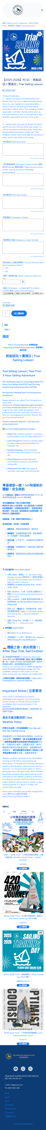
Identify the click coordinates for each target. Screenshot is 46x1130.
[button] (39, 34)
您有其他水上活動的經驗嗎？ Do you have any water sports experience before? (22, 263)
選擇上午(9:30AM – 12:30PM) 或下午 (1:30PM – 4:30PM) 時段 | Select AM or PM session (21, 289)
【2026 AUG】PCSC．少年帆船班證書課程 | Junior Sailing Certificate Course (23, 1034)
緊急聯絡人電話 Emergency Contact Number (20, 240)
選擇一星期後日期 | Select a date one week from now (21, 277)
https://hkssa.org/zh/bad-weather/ (16, 796)
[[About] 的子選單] (10, 1097)
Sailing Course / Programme (17, 23)
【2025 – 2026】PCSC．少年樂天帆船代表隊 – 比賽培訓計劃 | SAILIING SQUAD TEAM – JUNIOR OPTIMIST (23, 857)
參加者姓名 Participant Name (14, 142)
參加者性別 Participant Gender (14, 195)
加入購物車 (19, 313)
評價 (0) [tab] (7, 330)
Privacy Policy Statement (23, 1124)
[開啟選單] (42, 10)
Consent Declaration (10, 96)
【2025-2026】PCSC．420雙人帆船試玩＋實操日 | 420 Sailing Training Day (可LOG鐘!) (23, 917)
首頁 (4, 23)
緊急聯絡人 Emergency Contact (15, 217)
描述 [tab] (6, 325)
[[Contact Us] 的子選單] (13, 1112)
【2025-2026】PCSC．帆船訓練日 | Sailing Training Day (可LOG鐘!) (23, 975)
